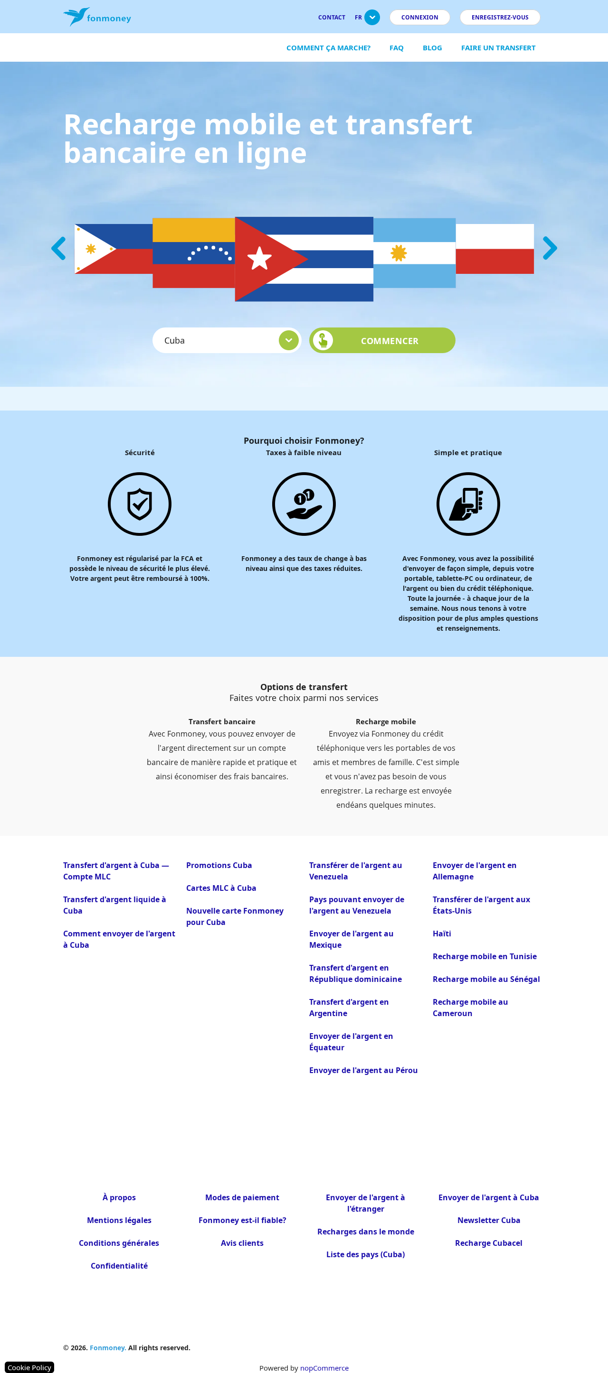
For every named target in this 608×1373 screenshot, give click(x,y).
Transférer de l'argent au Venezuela (355, 871)
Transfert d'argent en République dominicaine (355, 973)
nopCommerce (324, 1368)
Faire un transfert (498, 47)
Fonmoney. (108, 1347)
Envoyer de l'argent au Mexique (351, 939)
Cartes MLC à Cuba (221, 888)
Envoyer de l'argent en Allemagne (475, 871)
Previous (58, 248)
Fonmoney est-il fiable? (242, 1220)
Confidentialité (119, 1266)
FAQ (397, 47)
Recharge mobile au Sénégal (486, 979)
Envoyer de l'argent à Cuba (488, 1197)
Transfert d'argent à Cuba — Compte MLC (116, 871)
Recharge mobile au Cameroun (470, 1007)
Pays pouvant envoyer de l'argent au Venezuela (356, 905)
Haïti (442, 933)
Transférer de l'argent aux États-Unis (481, 905)
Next (550, 248)
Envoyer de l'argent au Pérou (363, 1070)
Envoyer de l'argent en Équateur (351, 1042)
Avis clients (242, 1243)
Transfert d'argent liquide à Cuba (114, 905)
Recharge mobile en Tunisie (485, 956)
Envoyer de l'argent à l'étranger (365, 1203)
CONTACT (331, 17)
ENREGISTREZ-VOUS (500, 17)
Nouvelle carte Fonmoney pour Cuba (235, 916)
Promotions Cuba (219, 865)
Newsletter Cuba (489, 1220)
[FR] (372, 21)
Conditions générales (119, 1243)
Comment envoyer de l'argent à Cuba (119, 939)
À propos (119, 1197)
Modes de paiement (242, 1197)
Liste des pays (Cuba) (365, 1254)
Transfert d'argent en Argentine (349, 1007)
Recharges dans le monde (365, 1231)
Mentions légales (119, 1220)
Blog (432, 47)
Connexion (419, 17)
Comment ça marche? (328, 47)
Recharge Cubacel (488, 1243)
